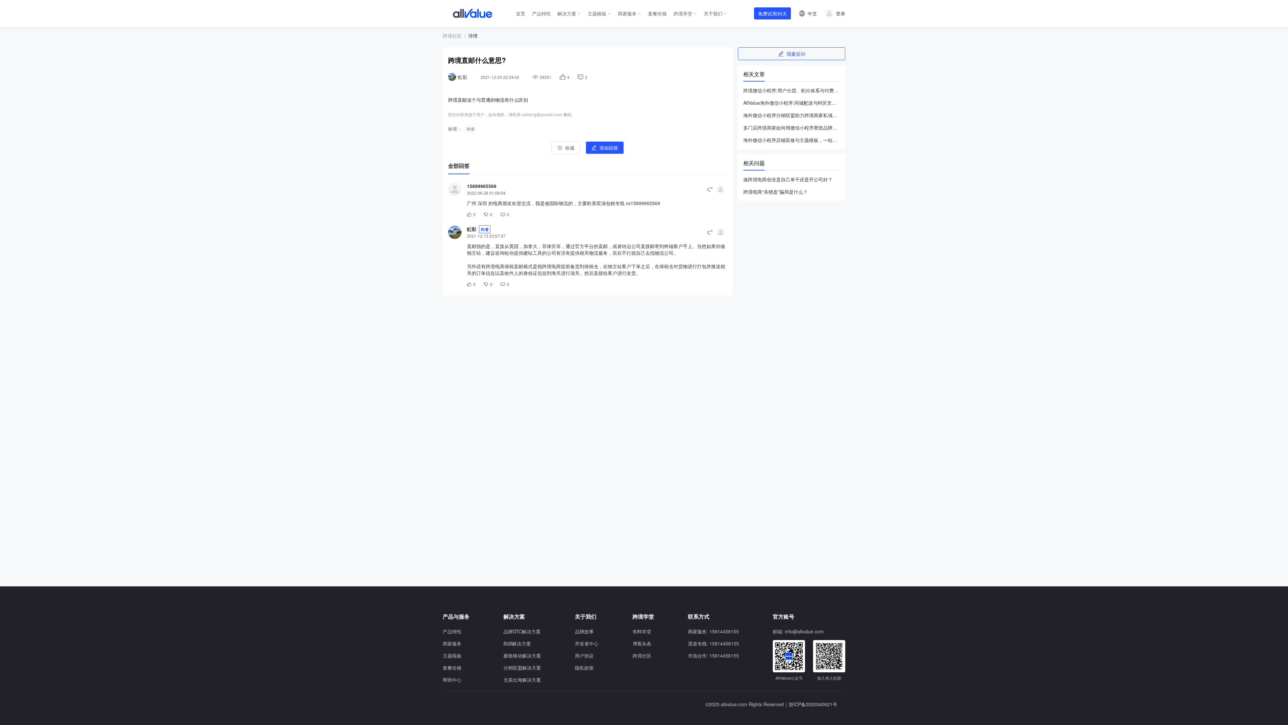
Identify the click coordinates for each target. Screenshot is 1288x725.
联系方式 (698, 616)
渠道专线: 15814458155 (713, 643)
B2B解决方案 (517, 643)
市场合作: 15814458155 (713, 655)
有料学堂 (642, 631)
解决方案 (566, 13)
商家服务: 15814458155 (713, 631)
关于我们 (713, 13)
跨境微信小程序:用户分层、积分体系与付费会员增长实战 (791, 90)
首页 (520, 13)
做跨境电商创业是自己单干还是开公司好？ (788, 179)
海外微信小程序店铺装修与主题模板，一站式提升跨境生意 (791, 140)
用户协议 (584, 655)
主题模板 (597, 13)
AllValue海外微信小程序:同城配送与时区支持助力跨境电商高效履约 (791, 102)
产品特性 (541, 13)
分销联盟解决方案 (522, 667)
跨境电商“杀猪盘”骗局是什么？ (775, 191)
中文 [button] (812, 13)
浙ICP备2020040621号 (813, 704)
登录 (840, 13)
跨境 (471, 129)
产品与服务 (456, 616)
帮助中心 (452, 679)
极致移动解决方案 (522, 655)
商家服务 (627, 13)
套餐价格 (657, 13)
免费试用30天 (772, 13)
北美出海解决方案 (522, 679)
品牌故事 (584, 631)
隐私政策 (584, 667)
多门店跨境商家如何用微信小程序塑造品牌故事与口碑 (791, 127)
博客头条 (642, 643)
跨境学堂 (683, 13)
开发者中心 (586, 643)
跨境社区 (452, 35)
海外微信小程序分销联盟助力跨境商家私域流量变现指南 (791, 115)
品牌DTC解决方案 (522, 631)
